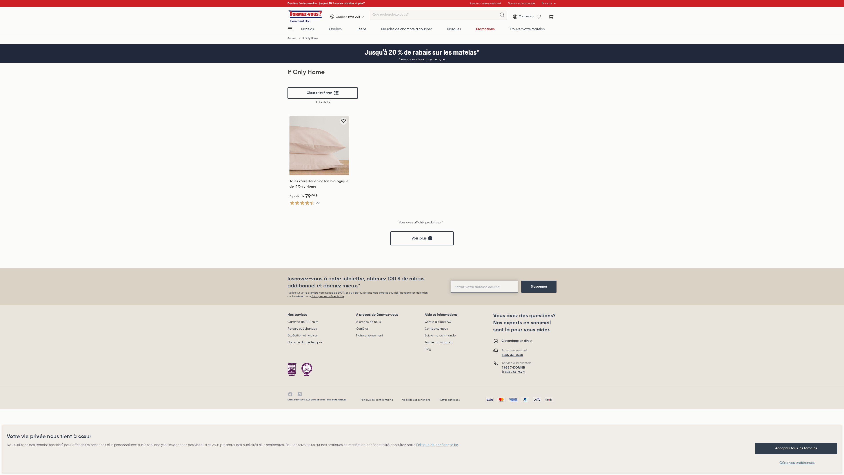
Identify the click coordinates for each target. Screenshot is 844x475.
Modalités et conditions (416, 400)
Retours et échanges (302, 328)
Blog (428, 349)
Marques (454, 29)
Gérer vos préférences (797, 463)
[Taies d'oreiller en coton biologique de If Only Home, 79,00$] (319, 145)
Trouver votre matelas (527, 29)
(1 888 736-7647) (513, 372)
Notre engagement (369, 335)
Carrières (362, 328)
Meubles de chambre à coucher (406, 29)
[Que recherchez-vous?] (502, 15)
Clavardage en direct (517, 340)
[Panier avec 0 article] (551, 17)
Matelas (307, 29)
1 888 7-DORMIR (513, 367)
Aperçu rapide (319, 170)
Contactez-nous (436, 328)
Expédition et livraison (302, 335)
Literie (361, 29)
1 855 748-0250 (512, 355)
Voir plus (419, 238)
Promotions (485, 29)
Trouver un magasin (438, 342)
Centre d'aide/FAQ (438, 321)
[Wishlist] (539, 17)
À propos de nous (368, 321)
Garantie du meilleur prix (304, 342)
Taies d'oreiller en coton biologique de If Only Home (318, 184)
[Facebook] (290, 394)
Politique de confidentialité (327, 296)
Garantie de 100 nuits (302, 321)
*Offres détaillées (449, 400)
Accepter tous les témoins (796, 448)
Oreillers (335, 29)
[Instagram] (299, 394)
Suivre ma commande (440, 335)
